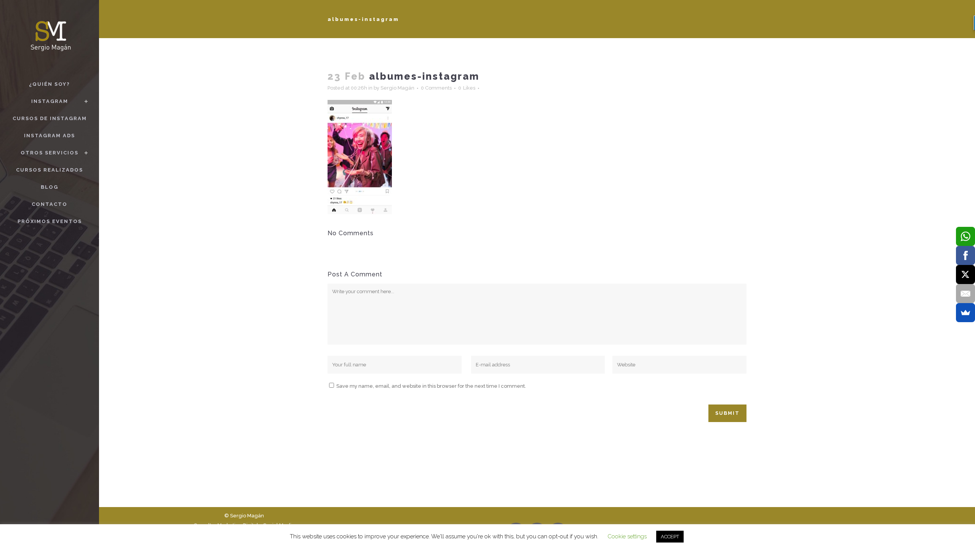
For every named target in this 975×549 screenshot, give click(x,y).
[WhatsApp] (965, 236)
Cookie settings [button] (627, 536)
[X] (965, 274)
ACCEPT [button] (670, 536)
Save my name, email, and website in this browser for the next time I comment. (431, 386)
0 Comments (436, 88)
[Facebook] (965, 255)
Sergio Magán (397, 88)
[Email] (965, 293)
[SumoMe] (965, 312)
